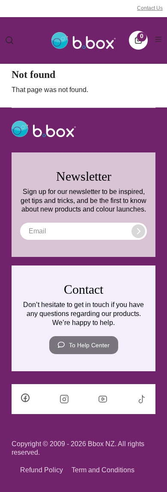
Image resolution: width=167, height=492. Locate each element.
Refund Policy (41, 470)
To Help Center (89, 345)
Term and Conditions (103, 470)
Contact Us (150, 8)
